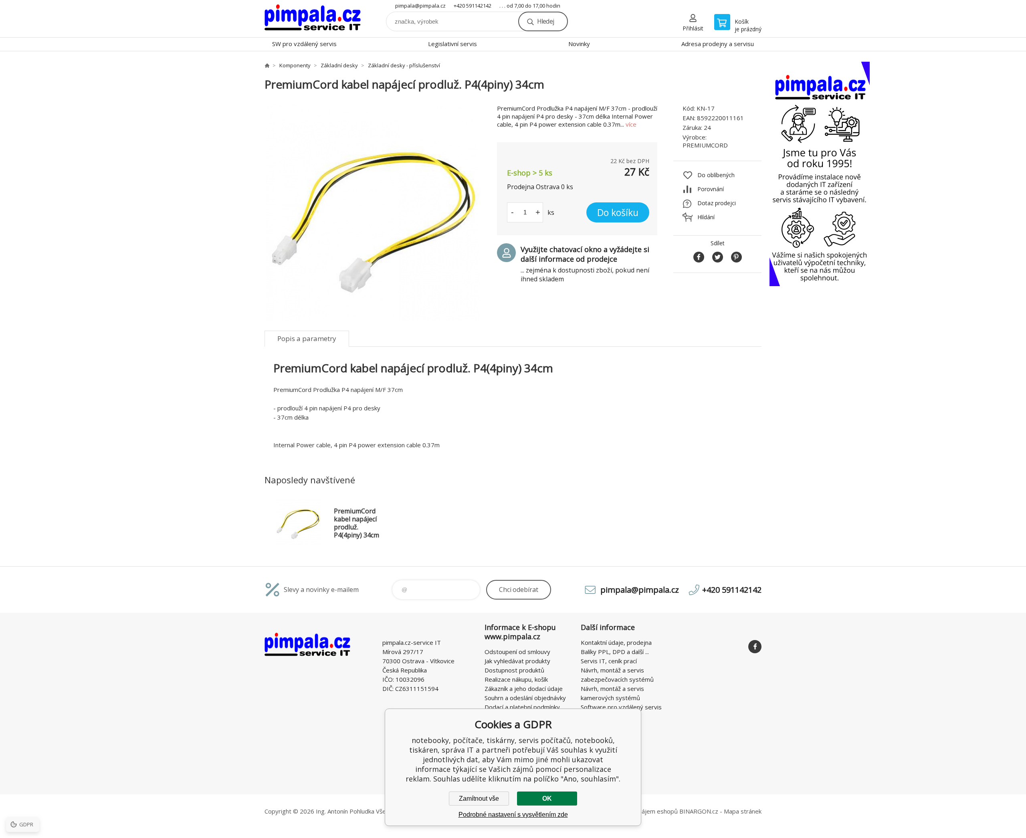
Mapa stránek (742, 811)
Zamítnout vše (479, 798)
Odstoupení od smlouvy (517, 652)
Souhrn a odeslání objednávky (525, 698)
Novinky (579, 44)
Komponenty (295, 65)
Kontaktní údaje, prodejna (616, 642)
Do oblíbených (716, 175)
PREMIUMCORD (705, 145)
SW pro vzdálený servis (304, 44)
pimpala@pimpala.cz (420, 5)
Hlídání (706, 217)
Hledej (545, 21)
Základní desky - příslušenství (404, 65)
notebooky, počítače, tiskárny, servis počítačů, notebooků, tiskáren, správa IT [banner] (313, 18)
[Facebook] (754, 646)
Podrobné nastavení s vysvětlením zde (513, 814)
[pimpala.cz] (267, 65)
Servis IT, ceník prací (609, 661)
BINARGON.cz (698, 811)
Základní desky (339, 65)
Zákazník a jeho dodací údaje (524, 689)
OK (547, 798)
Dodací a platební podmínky (522, 707)
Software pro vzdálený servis (621, 707)
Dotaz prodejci (716, 203)
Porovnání (710, 189)
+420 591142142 (472, 5)
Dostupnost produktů (514, 670)
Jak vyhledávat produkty (517, 661)
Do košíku (617, 212)
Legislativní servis (452, 44)
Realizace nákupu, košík (516, 679)
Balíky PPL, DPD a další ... (615, 652)
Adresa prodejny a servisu (717, 44)
